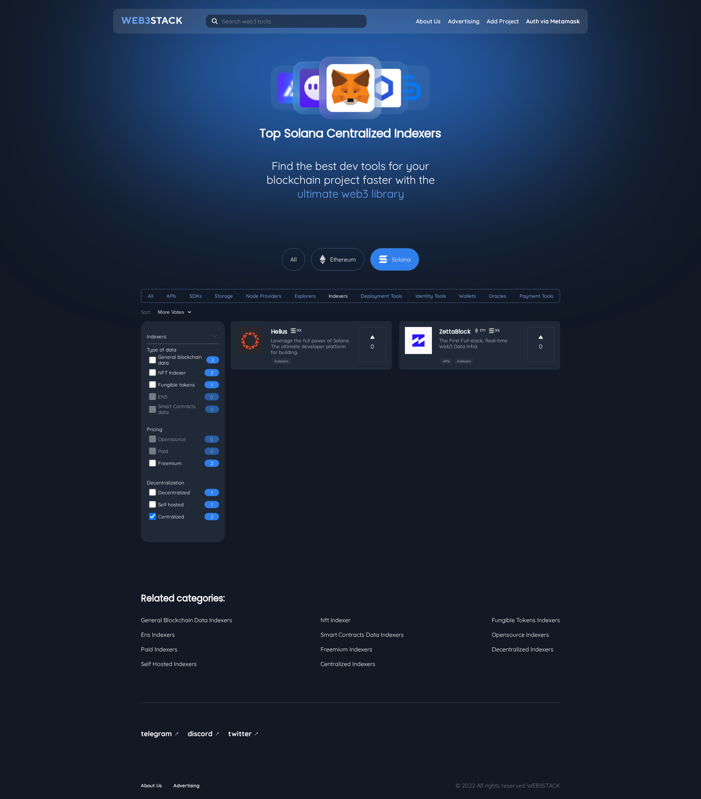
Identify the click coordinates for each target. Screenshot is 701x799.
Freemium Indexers (346, 649)
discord (205, 733)
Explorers (305, 296)
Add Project (503, 21)
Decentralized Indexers (522, 649)
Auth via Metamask (553, 21)
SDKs (195, 296)
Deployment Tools (381, 296)
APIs (171, 296)
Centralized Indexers (348, 663)
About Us (428, 21)
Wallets (467, 296)
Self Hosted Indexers (169, 663)
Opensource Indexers (520, 634)
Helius (279, 331)
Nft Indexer (335, 620)
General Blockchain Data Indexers (186, 620)
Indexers (338, 296)
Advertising (463, 21)
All (150, 296)
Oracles (497, 296)
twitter (244, 733)
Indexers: (157, 336)
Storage (224, 296)
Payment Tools (536, 296)
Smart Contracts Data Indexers (362, 634)
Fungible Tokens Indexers (526, 620)
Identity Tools (430, 296)
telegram (161, 733)
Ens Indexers (158, 634)
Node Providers (263, 296)
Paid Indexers (159, 649)
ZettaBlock (455, 331)
